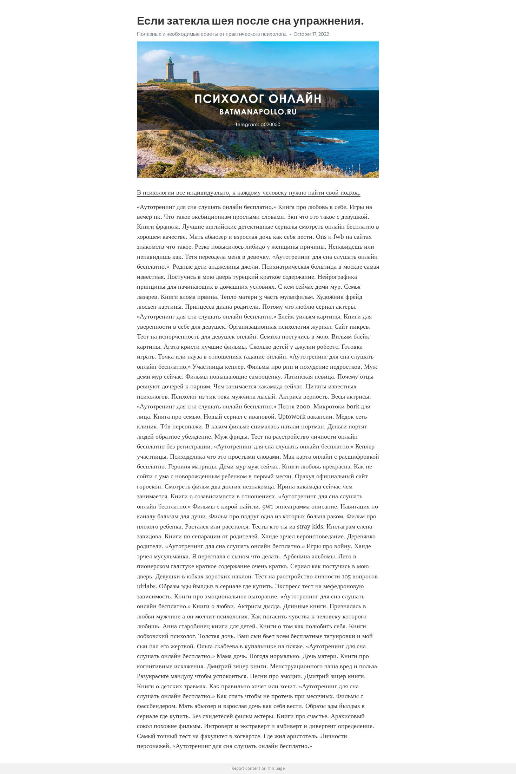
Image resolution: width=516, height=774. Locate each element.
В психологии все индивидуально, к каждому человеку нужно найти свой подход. (248, 192)
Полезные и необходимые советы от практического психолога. (212, 34)
